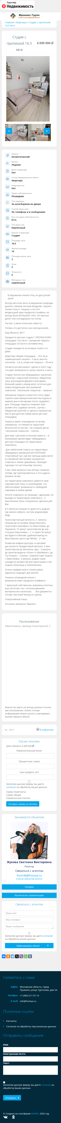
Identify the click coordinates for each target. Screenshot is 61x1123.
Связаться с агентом (29, 871)
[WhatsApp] (26, 956)
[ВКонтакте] (4, 956)
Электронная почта (14, 1053)
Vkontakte (5, 1117)
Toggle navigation (6, 16)
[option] (28, 90)
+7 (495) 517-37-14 (29, 995)
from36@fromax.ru (29, 875)
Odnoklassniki (13, 1117)
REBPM (34, 1113)
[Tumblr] (30, 956)
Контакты (11, 1020)
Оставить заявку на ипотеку (23, 803)
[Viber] (21, 956)
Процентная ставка (29, 761)
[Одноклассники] (8, 956)
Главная (9, 22)
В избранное (46, 729)
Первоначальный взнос (29, 750)
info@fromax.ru (28, 1001)
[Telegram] (12, 956)
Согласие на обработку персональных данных (31, 1026)
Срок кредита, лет (29, 772)
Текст (6, 1063)
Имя (5, 1044)
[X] (17, 956)
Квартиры (21, 22)
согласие (11, 787)
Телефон (29, 886)
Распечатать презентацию (29, 895)
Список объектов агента (29, 878)
